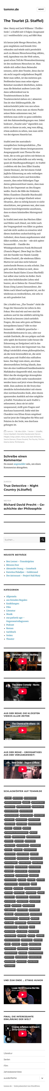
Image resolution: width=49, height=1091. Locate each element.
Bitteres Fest (12, 565)
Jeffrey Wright (10, 961)
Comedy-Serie (10, 901)
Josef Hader (9, 819)
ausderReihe (10, 1078)
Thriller (8, 798)
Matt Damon (17, 798)
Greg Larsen (15, 437)
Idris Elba (34, 854)
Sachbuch (11, 632)
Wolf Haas (38, 940)
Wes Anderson (21, 819)
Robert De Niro (34, 871)
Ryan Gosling (10, 931)
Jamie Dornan (10, 439)
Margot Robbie (22, 901)
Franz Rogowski (35, 866)
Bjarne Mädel (22, 824)
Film (8, 607)
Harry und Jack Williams (31, 437)
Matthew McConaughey (13, 802)
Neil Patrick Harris (26, 815)
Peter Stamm (34, 931)
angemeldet (20, 464)
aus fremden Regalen (16, 600)
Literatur (10, 610)
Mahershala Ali (27, 940)
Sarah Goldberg (29, 905)
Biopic (24, 944)
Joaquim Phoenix (30, 849)
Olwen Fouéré (22, 439)
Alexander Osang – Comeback (21, 568)
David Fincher (23, 948)
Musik (9, 614)
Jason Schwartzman (36, 952)
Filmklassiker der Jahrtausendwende (16, 832)
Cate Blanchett (35, 948)
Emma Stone (31, 892)
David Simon (9, 897)
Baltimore (27, 828)
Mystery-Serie (10, 806)
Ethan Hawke (39, 815)
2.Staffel (39, 431)
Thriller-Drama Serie (23, 806)
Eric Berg (40, 879)
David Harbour (10, 858)
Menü (41, 9)
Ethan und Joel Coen (12, 940)
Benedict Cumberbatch (32, 888)
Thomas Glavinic (22, 875)
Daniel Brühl (21, 961)
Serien (31, 431)
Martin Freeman (23, 858)
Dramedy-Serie (21, 957)
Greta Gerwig (24, 918)
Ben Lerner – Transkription (20, 561)
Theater (10, 639)
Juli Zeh (31, 935)
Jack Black (19, 841)
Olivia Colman (23, 909)
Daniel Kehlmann (34, 922)
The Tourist (33, 439)
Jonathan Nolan (23, 854)
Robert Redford (34, 819)
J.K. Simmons (22, 931)
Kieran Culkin (19, 892)
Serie (7, 944)
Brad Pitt (17, 828)
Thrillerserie (19, 442)
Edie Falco (22, 935)
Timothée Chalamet (22, 914)
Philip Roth (23, 927)
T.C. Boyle (9, 922)
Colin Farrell (9, 875)
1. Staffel (22, 879)
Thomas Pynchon (11, 884)
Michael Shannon (19, 836)
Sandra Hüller (35, 897)
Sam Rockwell (10, 854)
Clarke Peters (38, 862)
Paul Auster (18, 888)
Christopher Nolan (38, 802)
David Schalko (21, 922)
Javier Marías (33, 961)
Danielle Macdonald (25, 434)
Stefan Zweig (10, 824)
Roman (9, 628)
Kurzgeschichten (30, 798)
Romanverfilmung (11, 927)
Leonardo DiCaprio (11, 811)
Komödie (16, 944)
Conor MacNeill (10, 434)
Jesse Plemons (36, 914)
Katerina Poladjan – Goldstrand (22, 572)
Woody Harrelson (35, 824)
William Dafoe (10, 845)
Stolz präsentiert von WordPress (27, 1086)
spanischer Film (35, 957)
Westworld (18, 849)
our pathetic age (21, 871)
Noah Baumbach (11, 952)
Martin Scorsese (22, 897)
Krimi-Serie (34, 875)
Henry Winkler (24, 884)
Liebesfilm (23, 952)
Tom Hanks (9, 866)
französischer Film (11, 918)
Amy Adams (16, 905)
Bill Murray (9, 841)
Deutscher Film (38, 806)
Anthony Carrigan (11, 862)
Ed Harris (8, 892)
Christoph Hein (10, 948)
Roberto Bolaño (10, 879)
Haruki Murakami (21, 866)
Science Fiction (35, 944)
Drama (41, 892)
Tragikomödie (10, 909)
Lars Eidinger (35, 845)
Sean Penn (9, 957)
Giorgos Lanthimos (33, 836)
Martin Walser (34, 909)
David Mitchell (35, 901)
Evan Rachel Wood (11, 815)
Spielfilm (26, 802)
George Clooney (36, 858)
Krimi (34, 884)
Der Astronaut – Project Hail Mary (23, 575)
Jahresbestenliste (13, 1072)
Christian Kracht (25, 862)
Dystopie (8, 849)
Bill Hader (35, 918)
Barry (7, 905)
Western (8, 828)
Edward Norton (10, 935)
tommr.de (11, 9)
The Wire (31, 879)
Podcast (10, 625)
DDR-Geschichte (23, 845)
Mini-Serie (9, 914)
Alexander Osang (26, 811)
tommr (10, 431)
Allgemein (11, 596)
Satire (8, 836)
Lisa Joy (33, 832)
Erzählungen (12, 603)
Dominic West (30, 841)
